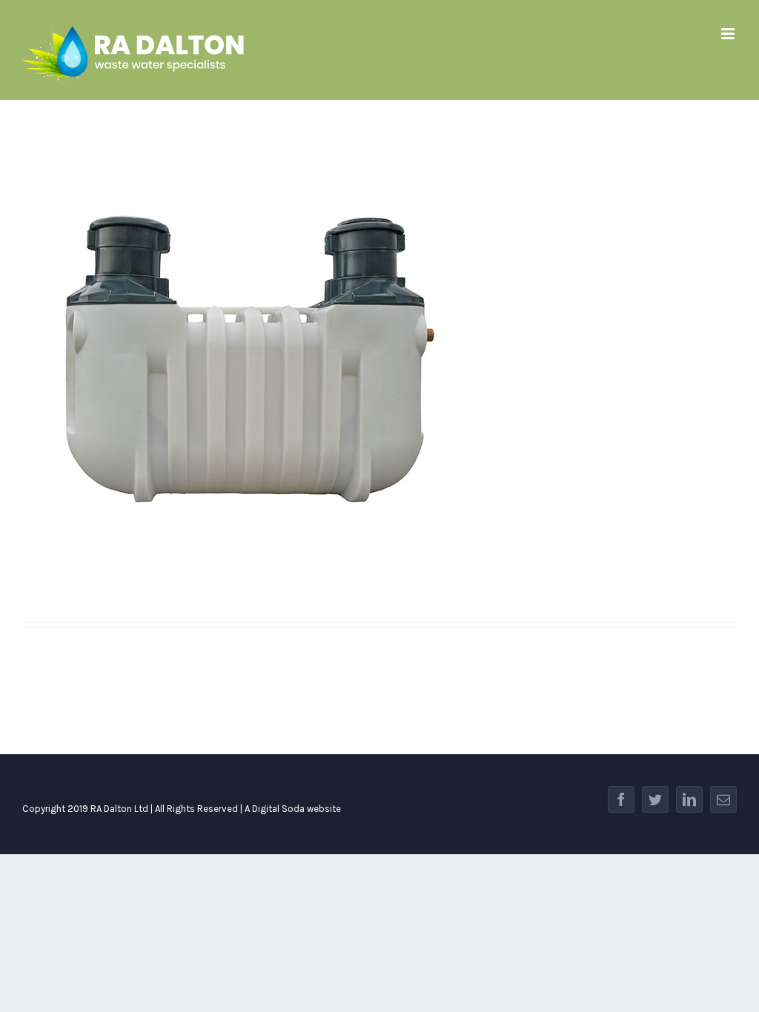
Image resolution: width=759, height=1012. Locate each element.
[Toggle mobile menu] (729, 33)
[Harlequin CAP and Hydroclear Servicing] (379, 359)
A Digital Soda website (293, 808)
